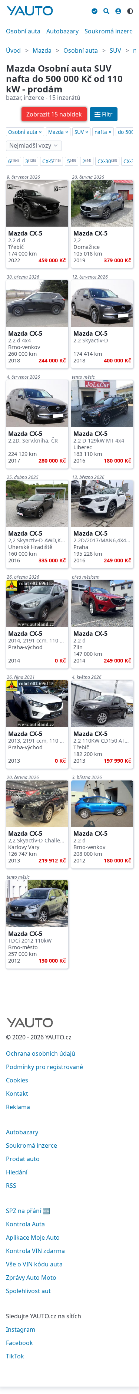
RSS (11, 1185)
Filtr (107, 114)
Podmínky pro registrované (44, 1067)
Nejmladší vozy (30, 145)
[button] (54, 114)
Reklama (18, 1107)
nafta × (103, 131)
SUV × (81, 131)
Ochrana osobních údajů (40, 1053)
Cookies (17, 1080)
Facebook (19, 1343)
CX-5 (51, 161)
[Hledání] (106, 10)
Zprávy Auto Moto (31, 1277)
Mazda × (58, 131)
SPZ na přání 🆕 (28, 1211)
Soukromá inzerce (110, 31)
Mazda (42, 50)
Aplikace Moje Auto (33, 1237)
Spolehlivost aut (28, 1291)
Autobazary (62, 31)
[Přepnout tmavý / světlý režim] (130, 10)
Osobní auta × (25, 131)
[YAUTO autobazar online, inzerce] (29, 11)
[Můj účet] (118, 10)
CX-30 (107, 161)
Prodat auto (23, 1159)
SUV (115, 50)
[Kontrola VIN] (94, 10)
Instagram (20, 1329)
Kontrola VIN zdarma (35, 1251)
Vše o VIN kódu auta (34, 1264)
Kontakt (17, 1093)
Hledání (16, 1172)
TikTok (15, 1356)
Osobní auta (23, 31)
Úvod (13, 50)
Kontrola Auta (25, 1224)
